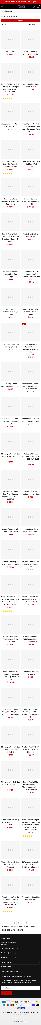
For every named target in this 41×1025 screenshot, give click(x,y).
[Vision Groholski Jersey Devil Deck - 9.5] (10, 807)
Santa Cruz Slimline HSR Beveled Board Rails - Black (30, 164)
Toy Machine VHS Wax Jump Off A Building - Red (30, 564)
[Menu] (2, 6)
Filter (20, 20)
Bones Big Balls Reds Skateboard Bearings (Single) (30, 311)
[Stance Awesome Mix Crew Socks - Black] (10, 517)
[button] (7, 98)
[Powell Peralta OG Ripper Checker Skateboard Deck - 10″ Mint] (30, 332)
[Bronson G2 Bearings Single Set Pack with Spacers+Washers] (10, 149)
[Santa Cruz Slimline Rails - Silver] (30, 222)
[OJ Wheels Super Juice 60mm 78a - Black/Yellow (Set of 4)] (30, 850)
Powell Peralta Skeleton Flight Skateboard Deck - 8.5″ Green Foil (31, 386)
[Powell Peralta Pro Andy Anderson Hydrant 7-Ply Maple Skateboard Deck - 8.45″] (30, 112)
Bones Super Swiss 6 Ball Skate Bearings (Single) (10, 421)
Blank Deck (10, 52)
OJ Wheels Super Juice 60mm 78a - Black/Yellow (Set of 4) (31, 864)
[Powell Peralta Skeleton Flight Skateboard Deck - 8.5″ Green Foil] (30, 371)
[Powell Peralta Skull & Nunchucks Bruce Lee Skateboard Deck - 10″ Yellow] (10, 222)
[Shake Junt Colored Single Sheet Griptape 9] (10, 697)
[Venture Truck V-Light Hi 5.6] (30, 735)
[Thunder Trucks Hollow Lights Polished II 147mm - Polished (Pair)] (30, 584)
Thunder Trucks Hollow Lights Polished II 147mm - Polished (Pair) (30, 599)
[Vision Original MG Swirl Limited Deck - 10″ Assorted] (10, 850)
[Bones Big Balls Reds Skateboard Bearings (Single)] (30, 297)
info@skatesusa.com (12, 953)
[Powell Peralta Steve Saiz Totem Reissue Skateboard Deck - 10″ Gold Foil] (10, 479)
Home (3, 11)
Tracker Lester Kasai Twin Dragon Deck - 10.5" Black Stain (30, 639)
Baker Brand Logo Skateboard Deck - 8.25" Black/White (10, 201)
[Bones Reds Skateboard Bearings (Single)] (10, 332)
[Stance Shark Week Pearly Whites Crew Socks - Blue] (10, 624)
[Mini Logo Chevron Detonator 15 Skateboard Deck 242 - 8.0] (30, 442)
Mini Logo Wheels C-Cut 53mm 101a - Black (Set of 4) (10, 784)
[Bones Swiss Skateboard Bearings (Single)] (10, 297)
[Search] (6, 6)
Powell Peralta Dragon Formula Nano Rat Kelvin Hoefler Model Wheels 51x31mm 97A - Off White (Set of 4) (31, 825)
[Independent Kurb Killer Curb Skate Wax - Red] (30, 406)
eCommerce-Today (20, 1015)
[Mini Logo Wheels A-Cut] (10, 735)
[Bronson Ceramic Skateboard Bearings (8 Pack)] (30, 187)
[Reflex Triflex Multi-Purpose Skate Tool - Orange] (10, 259)
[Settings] (34, 6)
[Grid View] (2, 24)
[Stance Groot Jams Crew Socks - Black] (30, 517)
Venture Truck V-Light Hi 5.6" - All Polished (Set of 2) (30, 749)
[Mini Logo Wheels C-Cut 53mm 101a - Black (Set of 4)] (10, 770)
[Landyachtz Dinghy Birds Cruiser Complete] (10, 549)
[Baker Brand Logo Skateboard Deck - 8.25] (10, 187)
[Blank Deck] (10, 39)
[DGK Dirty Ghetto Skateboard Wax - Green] (10, 371)
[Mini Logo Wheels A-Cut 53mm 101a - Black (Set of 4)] (10, 442)
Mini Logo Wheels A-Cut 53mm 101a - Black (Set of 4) (10, 456)
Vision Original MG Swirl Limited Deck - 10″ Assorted (10, 864)
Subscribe (7, 993)
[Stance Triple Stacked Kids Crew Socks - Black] (30, 479)
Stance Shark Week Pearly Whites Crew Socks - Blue (10, 639)
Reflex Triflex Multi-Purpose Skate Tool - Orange (10, 274)
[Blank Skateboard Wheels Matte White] (30, 39)
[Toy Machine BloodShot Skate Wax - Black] (30, 885)
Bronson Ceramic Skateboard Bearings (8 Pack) (30, 201)
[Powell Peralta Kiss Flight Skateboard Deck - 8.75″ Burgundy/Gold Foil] (10, 659)
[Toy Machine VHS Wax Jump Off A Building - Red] (30, 549)
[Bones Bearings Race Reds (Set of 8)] (30, 72)
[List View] (5, 24)
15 (26, 923)
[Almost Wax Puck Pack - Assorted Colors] (10, 112)
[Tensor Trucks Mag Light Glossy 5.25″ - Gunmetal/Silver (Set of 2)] (30, 697)
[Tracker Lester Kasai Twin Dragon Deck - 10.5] (30, 624)
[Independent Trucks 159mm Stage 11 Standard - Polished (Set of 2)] (30, 259)
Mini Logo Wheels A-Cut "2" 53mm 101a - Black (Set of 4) (10, 749)
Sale (23, 324)
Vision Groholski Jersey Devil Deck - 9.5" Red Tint (10, 822)
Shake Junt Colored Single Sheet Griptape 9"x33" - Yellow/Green (10, 711)
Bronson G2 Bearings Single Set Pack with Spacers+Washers (10, 164)
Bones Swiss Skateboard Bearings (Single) (10, 311)
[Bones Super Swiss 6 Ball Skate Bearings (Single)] (10, 406)
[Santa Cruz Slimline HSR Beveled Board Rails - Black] (30, 149)
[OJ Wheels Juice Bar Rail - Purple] (30, 659)
